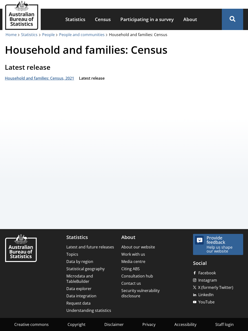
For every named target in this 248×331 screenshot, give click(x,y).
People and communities (82, 34)
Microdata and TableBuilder (79, 278)
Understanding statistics (88, 310)
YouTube (206, 302)
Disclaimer (114, 324)
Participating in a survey (147, 19)
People (48, 34)
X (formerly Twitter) (215, 287)
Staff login (224, 324)
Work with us (133, 254)
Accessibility (185, 324)
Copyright (76, 324)
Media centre (133, 261)
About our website (138, 247)
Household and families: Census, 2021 (39, 78)
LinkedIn (206, 294)
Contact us (131, 283)
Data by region (79, 261)
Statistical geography (85, 268)
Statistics (75, 19)
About (190, 19)
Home (11, 34)
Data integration (81, 296)
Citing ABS (130, 268)
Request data (78, 303)
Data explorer (79, 288)
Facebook (207, 273)
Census (103, 19)
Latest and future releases (90, 247)
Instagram (207, 280)
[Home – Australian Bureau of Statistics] (21, 248)
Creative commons (31, 324)
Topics (72, 254)
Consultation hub (137, 276)
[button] (232, 19)
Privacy (148, 324)
